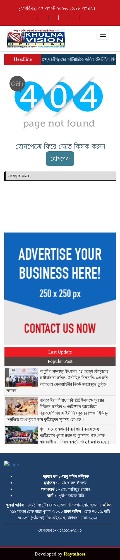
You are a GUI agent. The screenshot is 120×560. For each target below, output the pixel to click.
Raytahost (74, 554)
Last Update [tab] (60, 352)
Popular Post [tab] (60, 361)
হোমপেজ (60, 158)
